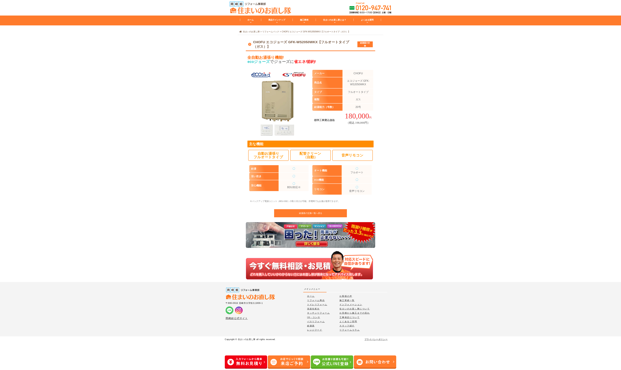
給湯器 (311, 326)
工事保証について (349, 317)
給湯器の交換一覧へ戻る (310, 213)
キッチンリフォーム (318, 313)
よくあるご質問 (348, 321)
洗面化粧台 (313, 309)
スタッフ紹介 (347, 326)
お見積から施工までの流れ (354, 313)
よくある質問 (367, 20)
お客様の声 (345, 296)
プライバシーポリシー (376, 339)
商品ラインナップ (276, 20)
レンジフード (314, 330)
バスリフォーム (316, 321)
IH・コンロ (313, 317)
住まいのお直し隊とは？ (334, 20)
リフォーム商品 (316, 300)
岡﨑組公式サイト (237, 318)
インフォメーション (350, 304)
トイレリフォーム (317, 304)
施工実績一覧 (347, 300)
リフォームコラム (349, 330)
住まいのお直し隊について (354, 309)
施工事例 (304, 20)
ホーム (250, 20)
